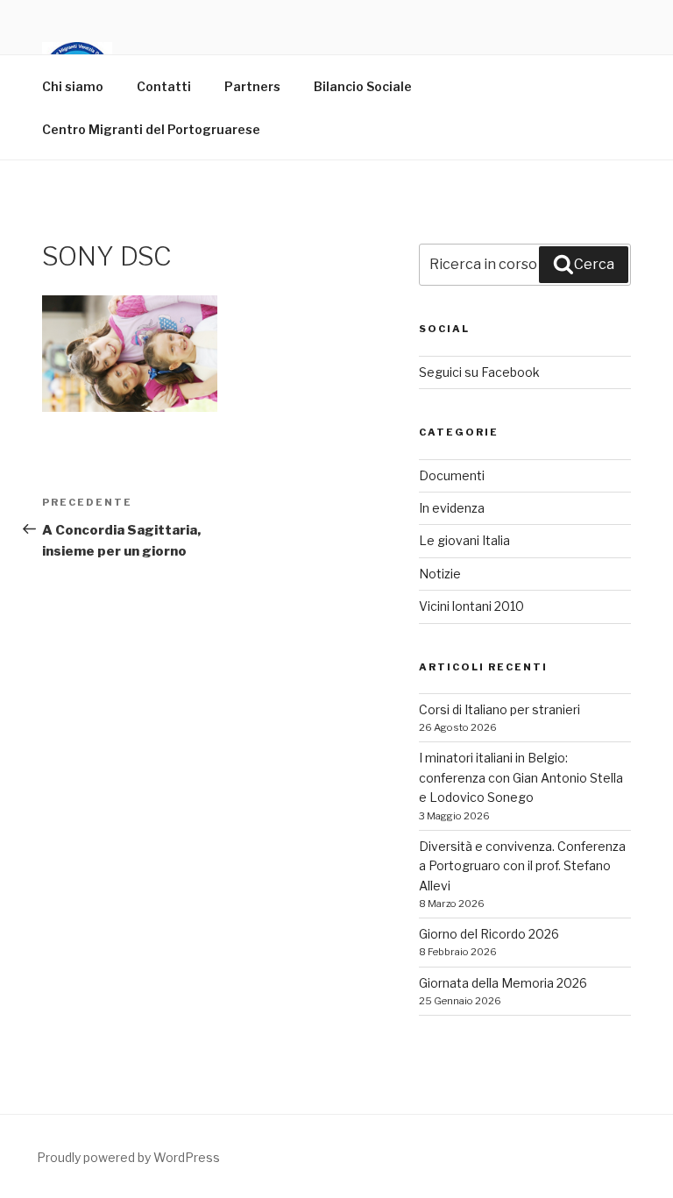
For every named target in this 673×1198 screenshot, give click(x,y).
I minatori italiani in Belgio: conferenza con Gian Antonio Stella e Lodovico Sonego (521, 777)
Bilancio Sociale (363, 86)
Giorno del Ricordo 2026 (489, 933)
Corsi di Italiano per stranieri (499, 709)
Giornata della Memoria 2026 (503, 982)
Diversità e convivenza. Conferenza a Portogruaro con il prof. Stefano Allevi (522, 866)
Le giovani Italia (464, 540)
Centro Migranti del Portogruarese (151, 129)
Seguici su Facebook (479, 372)
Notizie (440, 573)
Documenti (452, 475)
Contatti (164, 86)
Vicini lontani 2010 (471, 606)
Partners (252, 86)
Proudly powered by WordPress (128, 1157)
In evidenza (452, 507)
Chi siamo (72, 86)
